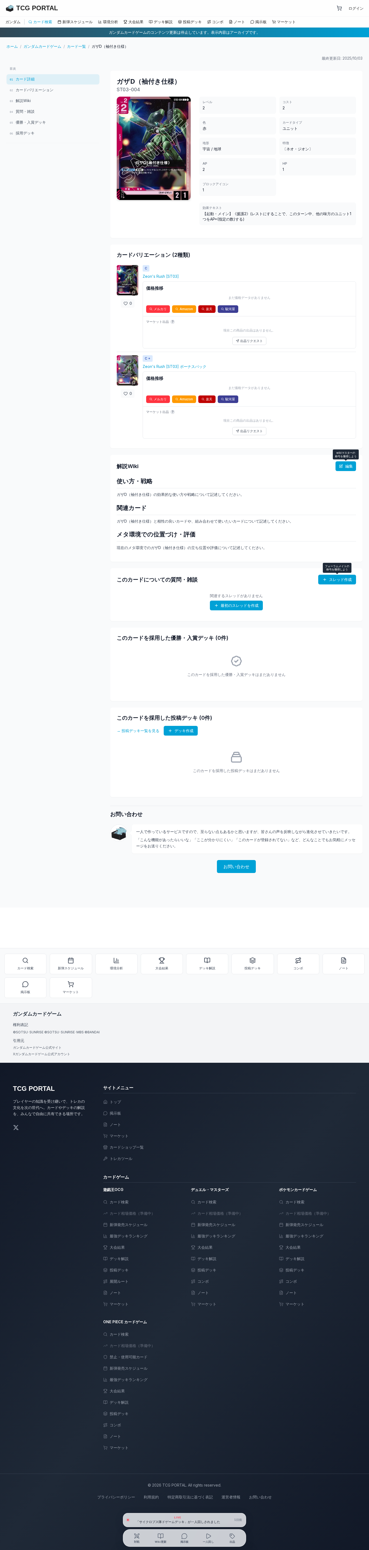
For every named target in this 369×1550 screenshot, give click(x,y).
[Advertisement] (52, 185)
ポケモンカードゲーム (298, 1189)
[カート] (339, 8)
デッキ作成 (184, 730)
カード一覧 (76, 46)
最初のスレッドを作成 (240, 605)
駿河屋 (230, 309)
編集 (349, 466)
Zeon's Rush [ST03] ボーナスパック (174, 366)
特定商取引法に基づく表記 (190, 1497)
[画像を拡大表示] (127, 280)
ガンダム (13, 21)
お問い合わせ (236, 866)
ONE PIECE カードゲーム (125, 1321)
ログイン (356, 8)
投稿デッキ (192, 21)
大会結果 (135, 21)
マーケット (286, 21)
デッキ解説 (163, 21)
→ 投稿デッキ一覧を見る (138, 730)
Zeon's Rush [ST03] (161, 276)
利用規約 (151, 1497)
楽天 (209, 309)
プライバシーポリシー (116, 1497)
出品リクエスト (251, 341)
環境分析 (110, 21)
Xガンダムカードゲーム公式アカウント (41, 1054)
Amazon (186, 309)
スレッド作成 (340, 579)
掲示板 (261, 21)
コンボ (217, 21)
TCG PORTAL (34, 1088)
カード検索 (42, 21)
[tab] (137, 1538)
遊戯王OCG (113, 1189)
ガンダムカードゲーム (42, 46)
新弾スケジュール (77, 21)
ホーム (12, 46)
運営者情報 (231, 1497)
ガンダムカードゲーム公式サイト (37, 1047)
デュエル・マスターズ (210, 1189)
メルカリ (160, 309)
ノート (239, 21)
